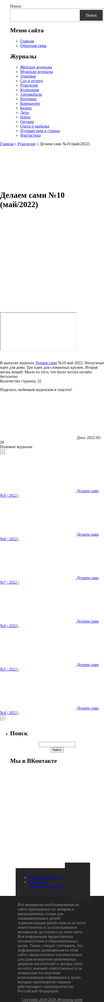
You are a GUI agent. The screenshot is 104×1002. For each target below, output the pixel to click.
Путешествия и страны (40, 131)
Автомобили (31, 94)
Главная (27, 41)
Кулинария (29, 90)
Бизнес (26, 108)
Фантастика (30, 135)
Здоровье (28, 76)
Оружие (27, 121)
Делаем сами (46, 363)
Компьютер (30, 103)
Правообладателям (45, 877)
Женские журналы (36, 67)
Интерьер (28, 99)
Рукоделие (29, 85)
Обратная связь (33, 45)
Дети (24, 112)
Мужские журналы (36, 71)
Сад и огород (31, 81)
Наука (25, 117)
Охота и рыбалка (34, 126)
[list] (52, 584)
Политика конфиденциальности (47, 884)
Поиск (15, 6)
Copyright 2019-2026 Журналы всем (52, 999)
